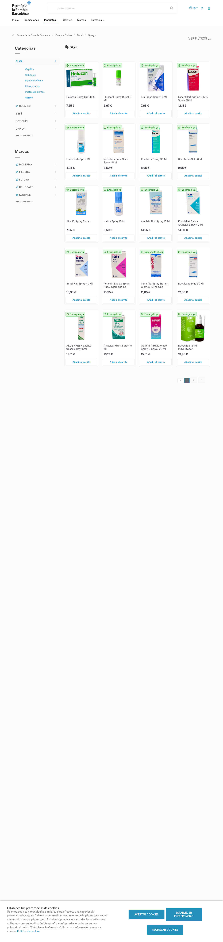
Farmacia (97, 20)
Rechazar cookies (165, 930)
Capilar (21, 129)
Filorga (24, 172)
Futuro (23, 180)
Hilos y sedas (32, 86)
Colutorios (30, 75)
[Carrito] (209, 8)
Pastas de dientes (35, 92)
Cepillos (29, 69)
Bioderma (25, 164)
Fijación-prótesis (34, 80)
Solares (24, 106)
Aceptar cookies (146, 914)
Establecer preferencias (183, 915)
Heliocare (25, 187)
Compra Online (63, 35)
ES (194, 8)
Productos (50, 20)
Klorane (24, 195)
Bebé (19, 114)
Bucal (80, 35)
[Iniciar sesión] (203, 8)
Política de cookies (28, 931)
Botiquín (22, 121)
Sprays (92, 35)
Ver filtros (197, 38)
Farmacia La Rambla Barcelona (33, 35)
